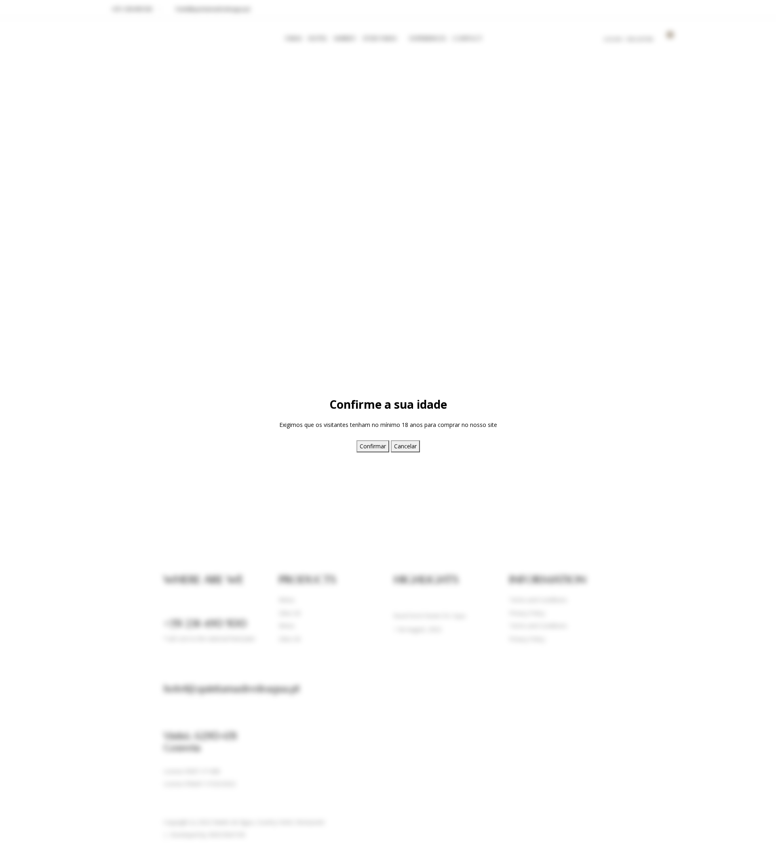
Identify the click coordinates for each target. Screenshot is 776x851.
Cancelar (405, 446)
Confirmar (373, 446)
